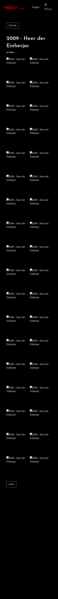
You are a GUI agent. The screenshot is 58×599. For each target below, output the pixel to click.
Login (36, 7)
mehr (11, 484)
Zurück (13, 25)
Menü (48, 9)
